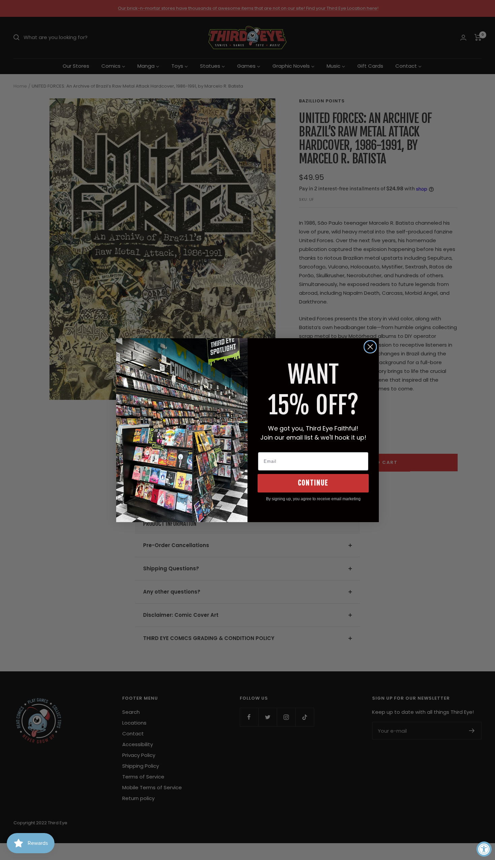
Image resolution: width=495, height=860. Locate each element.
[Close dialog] (370, 347)
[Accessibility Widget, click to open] (484, 849)
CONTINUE (313, 483)
